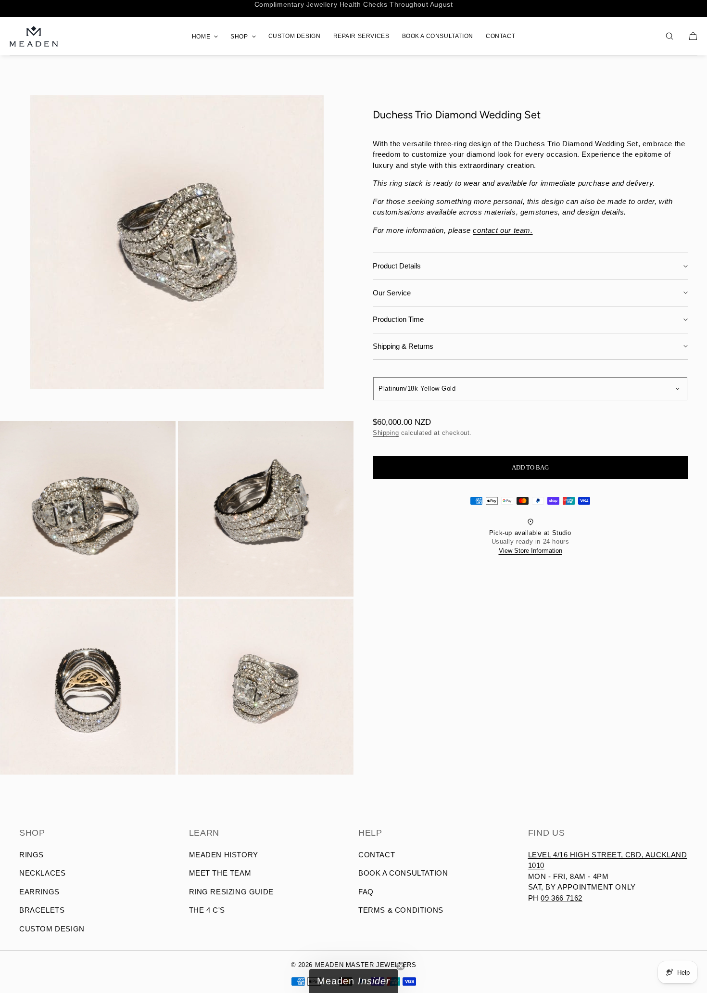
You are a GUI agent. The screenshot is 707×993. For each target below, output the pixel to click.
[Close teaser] (400, 966)
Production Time (398, 319)
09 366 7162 (561, 898)
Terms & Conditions (400, 910)
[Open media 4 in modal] (88, 687)
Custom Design (52, 929)
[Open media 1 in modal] (177, 242)
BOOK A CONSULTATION (437, 36)
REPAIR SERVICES (361, 36)
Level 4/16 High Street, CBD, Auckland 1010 (607, 860)
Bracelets (41, 910)
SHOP (239, 36)
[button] (669, 36)
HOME (201, 36)
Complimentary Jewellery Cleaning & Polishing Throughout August (353, 8)
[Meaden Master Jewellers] (34, 36)
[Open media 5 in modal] (266, 687)
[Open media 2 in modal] (88, 509)
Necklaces (42, 873)
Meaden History (223, 855)
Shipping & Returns (403, 346)
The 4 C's (207, 910)
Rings (31, 855)
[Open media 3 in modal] (266, 509)
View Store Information (530, 550)
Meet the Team (220, 873)
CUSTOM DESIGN (294, 36)
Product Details (397, 266)
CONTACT (500, 36)
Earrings (39, 892)
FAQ (366, 892)
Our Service (392, 293)
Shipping (386, 432)
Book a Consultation (403, 873)
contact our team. (502, 230)
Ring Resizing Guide (231, 892)
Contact (376, 855)
